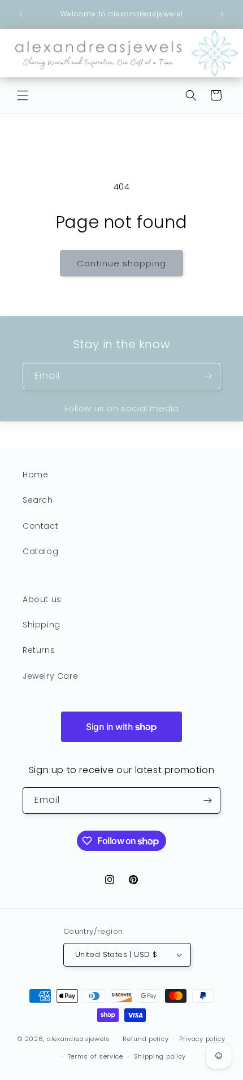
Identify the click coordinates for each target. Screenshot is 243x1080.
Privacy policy (202, 1038)
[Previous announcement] (20, 14)
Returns (39, 650)
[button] (22, 95)
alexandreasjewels (78, 1038)
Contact (40, 526)
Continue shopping (121, 263)
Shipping (41, 624)
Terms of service (95, 1056)
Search (38, 500)
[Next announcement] (222, 14)
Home (35, 474)
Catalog (40, 551)
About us (42, 599)
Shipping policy (160, 1056)
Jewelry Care (50, 676)
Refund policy (145, 1038)
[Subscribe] (207, 376)
